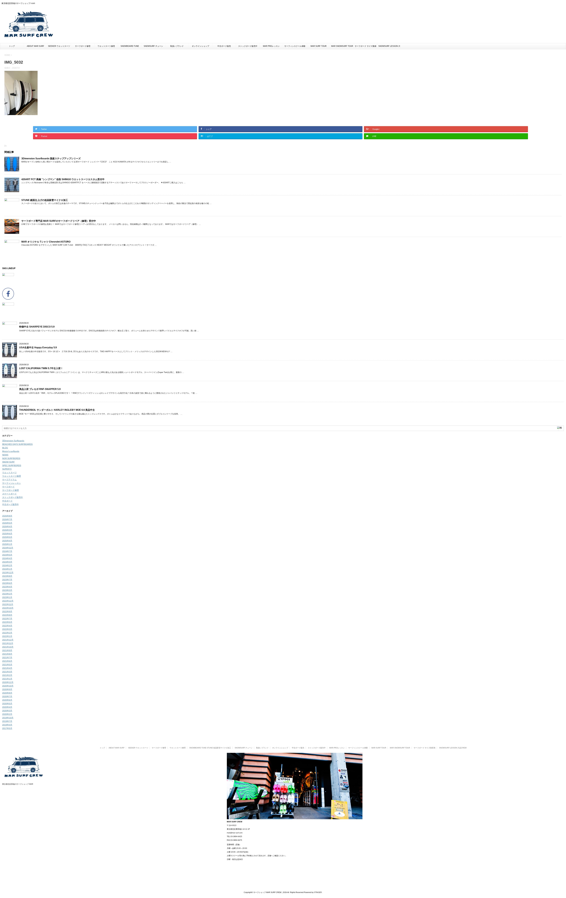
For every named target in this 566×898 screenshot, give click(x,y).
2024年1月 (7, 569)
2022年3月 (7, 629)
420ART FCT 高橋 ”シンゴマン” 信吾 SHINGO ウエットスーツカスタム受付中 (63, 179)
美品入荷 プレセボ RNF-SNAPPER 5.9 (40, 389)
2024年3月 (7, 562)
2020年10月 (7, 686)
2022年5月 (7, 622)
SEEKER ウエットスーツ (59, 46)
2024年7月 (7, 551)
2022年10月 (7, 608)
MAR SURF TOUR (318, 46)
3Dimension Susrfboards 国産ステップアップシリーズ (51, 158)
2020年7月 (7, 696)
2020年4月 (7, 707)
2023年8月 (7, 576)
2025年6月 (7, 533)
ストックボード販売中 (247, 46)
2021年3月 (7, 672)
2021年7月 (7, 657)
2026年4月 (7, 526)
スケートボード (9, 494)
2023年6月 (7, 583)
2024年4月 (7, 558)
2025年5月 (7, 537)
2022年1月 (7, 636)
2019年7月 (7, 721)
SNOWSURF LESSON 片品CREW (389, 47)
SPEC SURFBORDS (11, 465)
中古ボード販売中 (10, 504)
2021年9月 (7, 650)
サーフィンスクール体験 (294, 46)
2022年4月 (7, 625)
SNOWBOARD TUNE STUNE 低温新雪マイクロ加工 (130, 47)
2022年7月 (7, 618)
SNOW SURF (8, 462)
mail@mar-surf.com (234, 833)
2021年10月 (7, 647)
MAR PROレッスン (271, 46)
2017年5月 (7, 728)
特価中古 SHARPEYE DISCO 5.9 (37, 326)
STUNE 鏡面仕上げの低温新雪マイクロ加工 (44, 200)
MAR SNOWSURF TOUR (342, 46)
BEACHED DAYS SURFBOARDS (17, 444)
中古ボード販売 (224, 46)
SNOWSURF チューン (153, 46)
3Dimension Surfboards (13, 440)
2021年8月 (7, 654)
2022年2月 (7, 633)
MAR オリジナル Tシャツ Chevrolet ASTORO (45, 241)
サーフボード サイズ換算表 (365, 47)
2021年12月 (7, 640)
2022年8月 (7, 615)
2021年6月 (7, 661)
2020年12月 (7, 682)
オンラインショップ (200, 46)
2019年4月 (7, 725)
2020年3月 (7, 710)
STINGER (318, 892)
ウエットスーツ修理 (106, 46)
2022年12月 (7, 601)
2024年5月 (7, 555)
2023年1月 (7, 597)
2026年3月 (7, 530)
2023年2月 (7, 594)
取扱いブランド (177, 46)
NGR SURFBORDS (11, 458)
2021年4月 (7, 668)
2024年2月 (7, 565)
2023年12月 (7, 572)
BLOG (5, 448)
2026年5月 (7, 523)
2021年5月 (7, 664)
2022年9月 (7, 611)
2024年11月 (7, 548)
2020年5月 (7, 703)
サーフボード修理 (82, 46)
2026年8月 (7, 516)
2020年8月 (7, 693)
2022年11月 (7, 604)
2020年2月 (7, 714)
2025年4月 (7, 541)
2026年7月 (7, 519)
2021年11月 (7, 643)
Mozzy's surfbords (10, 451)
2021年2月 (7, 675)
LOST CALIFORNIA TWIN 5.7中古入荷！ (41, 368)
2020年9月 (7, 689)
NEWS (5, 455)
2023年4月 (7, 587)
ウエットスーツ (9, 472)
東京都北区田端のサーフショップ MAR (17, 784)
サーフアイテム (9, 479)
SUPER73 (6, 469)
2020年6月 (7, 700)
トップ (12, 46)
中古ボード (7, 501)
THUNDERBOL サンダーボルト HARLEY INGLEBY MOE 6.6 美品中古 (57, 410)
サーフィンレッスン (11, 483)
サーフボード (8, 487)
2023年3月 (7, 590)
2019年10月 (7, 718)
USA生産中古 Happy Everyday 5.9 (38, 347)
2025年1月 (7, 544)
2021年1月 (7, 679)
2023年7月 (7, 579)
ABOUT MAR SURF (35, 46)
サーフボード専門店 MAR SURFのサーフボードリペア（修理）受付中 (58, 221)
